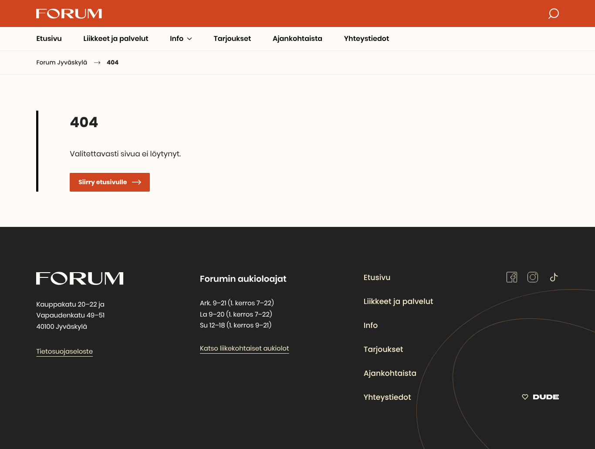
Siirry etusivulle (102, 182)
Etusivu (377, 278)
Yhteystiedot (387, 397)
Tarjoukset (383, 349)
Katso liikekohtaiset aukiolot (244, 348)
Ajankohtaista (390, 373)
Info (371, 326)
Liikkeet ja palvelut (398, 302)
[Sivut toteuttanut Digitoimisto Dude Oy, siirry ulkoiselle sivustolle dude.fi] (540, 398)
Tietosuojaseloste (64, 351)
